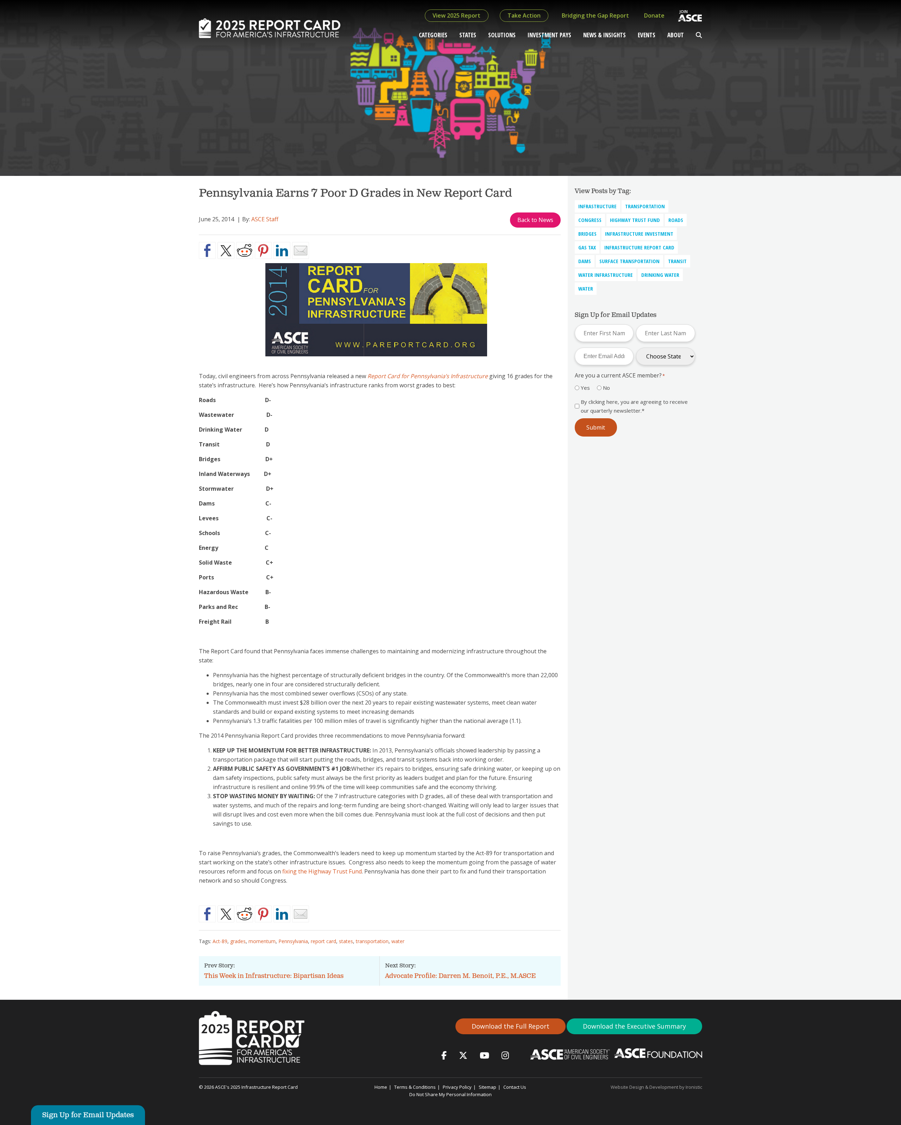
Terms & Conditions (415, 1087)
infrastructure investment (639, 233)
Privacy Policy (457, 1087)
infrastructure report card (639, 247)
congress (589, 219)
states (346, 941)
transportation (372, 941)
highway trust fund (635, 219)
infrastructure (597, 206)
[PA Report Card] (379, 361)
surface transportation (629, 261)
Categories (433, 35)
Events (646, 35)
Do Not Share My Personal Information (450, 1094)
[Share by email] (300, 250)
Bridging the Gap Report (595, 15)
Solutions (502, 35)
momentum (262, 941)
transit (677, 261)
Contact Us (514, 1087)
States (467, 35)
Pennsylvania (293, 941)
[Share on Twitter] (226, 250)
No (606, 387)
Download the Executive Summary (634, 1026)
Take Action (524, 15)
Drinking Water (660, 274)
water (397, 941)
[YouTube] (484, 1055)
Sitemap (487, 1087)
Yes (585, 387)
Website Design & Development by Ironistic (656, 1087)
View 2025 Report (456, 15)
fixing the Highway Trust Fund (322, 871)
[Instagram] (505, 1055)
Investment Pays (549, 35)
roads (675, 219)
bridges (587, 233)
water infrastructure (605, 274)
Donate (654, 15)
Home (380, 1087)
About (675, 35)
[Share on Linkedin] (281, 250)
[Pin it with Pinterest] (263, 250)
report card (323, 941)
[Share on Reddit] (244, 250)
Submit (595, 427)
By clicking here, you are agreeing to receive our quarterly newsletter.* (634, 406)
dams (584, 261)
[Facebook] (444, 1055)
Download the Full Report (510, 1026)
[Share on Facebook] (207, 250)
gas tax (587, 247)
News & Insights (604, 35)
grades (238, 941)
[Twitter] (463, 1055)
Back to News (535, 220)
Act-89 (220, 941)
